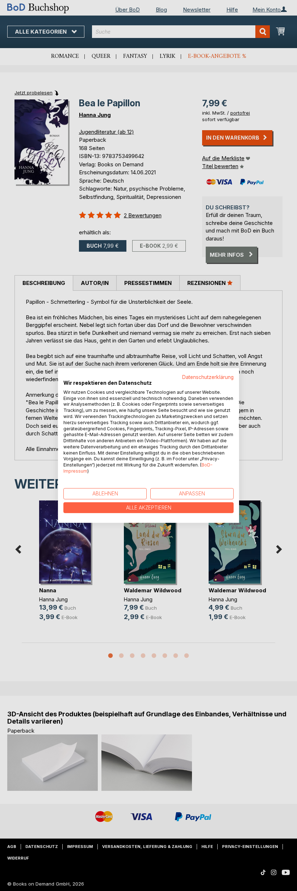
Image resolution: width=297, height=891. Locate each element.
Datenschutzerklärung (208, 377)
